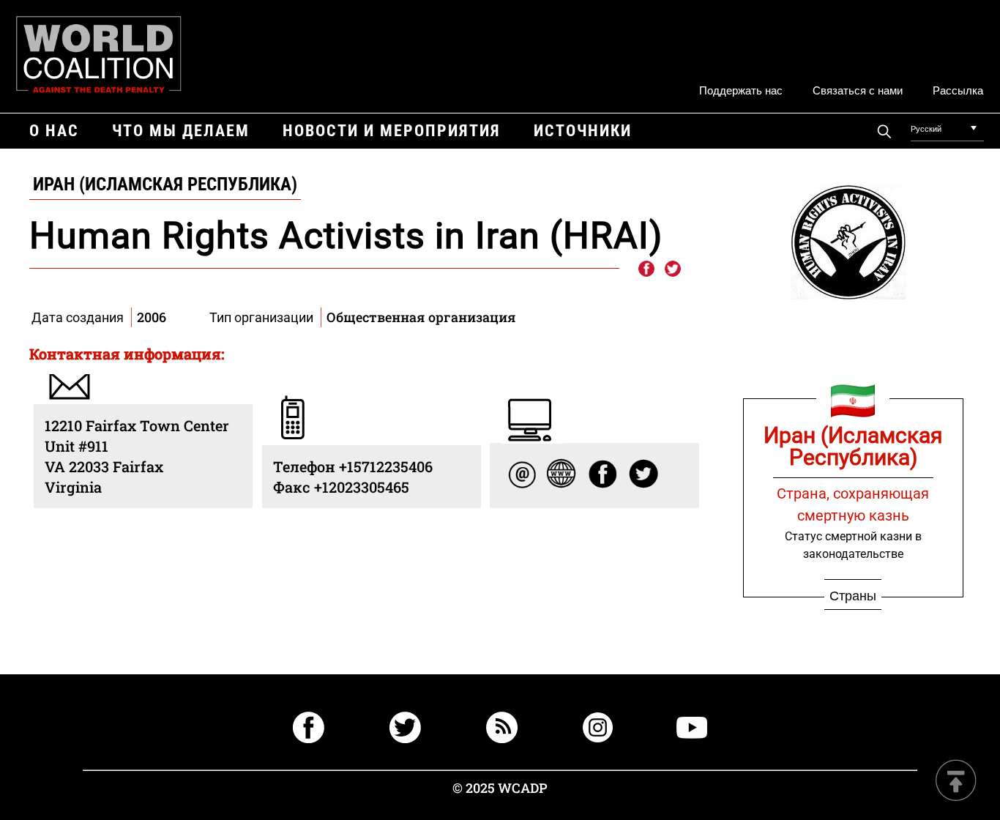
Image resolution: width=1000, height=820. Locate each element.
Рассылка (958, 89)
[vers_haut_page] (956, 781)
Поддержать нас (741, 89)
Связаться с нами (858, 89)
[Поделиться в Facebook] (645, 269)
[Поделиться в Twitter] (672, 269)
